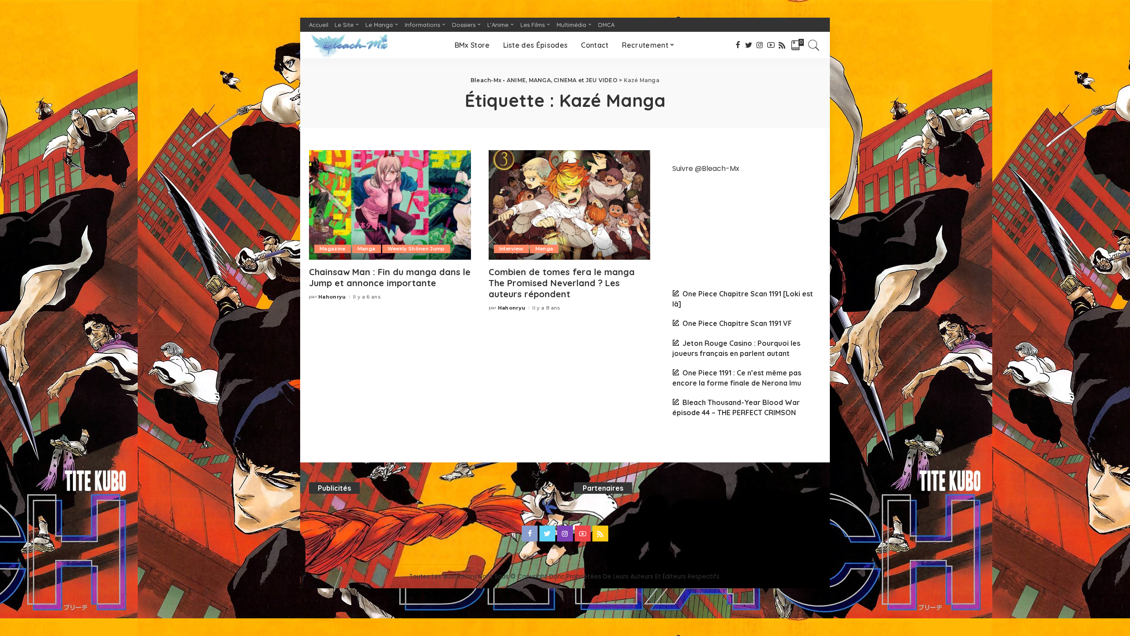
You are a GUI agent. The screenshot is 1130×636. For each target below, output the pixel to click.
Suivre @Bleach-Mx (705, 168)
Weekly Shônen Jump (416, 249)
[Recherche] (814, 45)
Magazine (333, 249)
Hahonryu (332, 297)
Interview (511, 249)
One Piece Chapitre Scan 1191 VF (737, 323)
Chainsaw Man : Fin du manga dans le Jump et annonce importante (390, 277)
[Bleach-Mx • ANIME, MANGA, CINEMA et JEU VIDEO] (349, 45)
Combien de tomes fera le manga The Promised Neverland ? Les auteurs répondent (562, 282)
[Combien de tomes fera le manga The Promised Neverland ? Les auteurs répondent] (570, 205)
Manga (367, 249)
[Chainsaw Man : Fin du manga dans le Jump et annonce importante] (390, 205)
